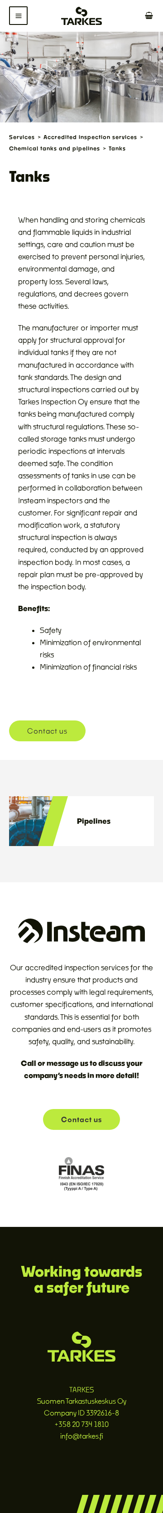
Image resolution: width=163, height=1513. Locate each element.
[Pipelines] (38, 820)
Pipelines (93, 821)
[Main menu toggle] (18, 15)
